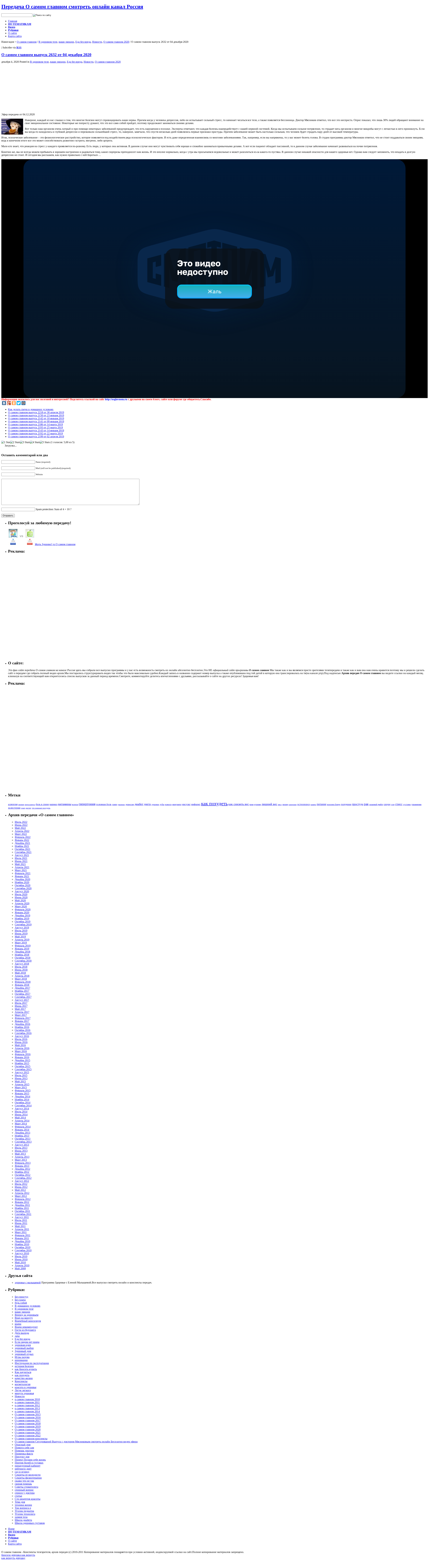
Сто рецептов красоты (27, 1498)
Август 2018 (22, 963)
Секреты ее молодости (28, 1474)
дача (17, 1336)
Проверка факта (24, 1453)
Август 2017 (22, 1000)
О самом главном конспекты (31, 1438)
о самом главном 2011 (27, 1402)
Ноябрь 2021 (22, 846)
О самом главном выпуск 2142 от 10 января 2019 (36, 418)
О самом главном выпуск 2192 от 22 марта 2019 (35, 433)
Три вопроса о (23, 1508)
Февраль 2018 (22, 981)
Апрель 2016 (22, 1048)
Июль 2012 (21, 1184)
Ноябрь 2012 (22, 1171)
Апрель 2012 (22, 1193)
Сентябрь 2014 (23, 1105)
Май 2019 (20, 936)
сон (392, 804)
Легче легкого (23, 1390)
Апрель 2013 (22, 1156)
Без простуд (21, 1296)
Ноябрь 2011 (22, 1208)
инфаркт (195, 804)
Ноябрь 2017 (22, 990)
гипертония (87, 804)
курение (257, 804)
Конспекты (21, 1381)
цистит (28, 808)
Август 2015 (22, 1072)
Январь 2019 (22, 948)
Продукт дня (22, 1456)
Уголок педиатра (24, 1511)
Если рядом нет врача (27, 1342)
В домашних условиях (27, 1305)
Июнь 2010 (21, 1259)
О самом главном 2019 (28, 1426)
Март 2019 (21, 942)
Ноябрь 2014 (22, 1099)
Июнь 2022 (21, 825)
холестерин (14, 807)
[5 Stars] (45, 442)
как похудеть (214, 803)
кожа (252, 804)
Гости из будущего (25, 1330)
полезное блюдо (333, 804)
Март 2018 (21, 978)
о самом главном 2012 (27, 1405)
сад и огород (22, 1471)
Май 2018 (20, 972)
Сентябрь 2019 (23, 924)
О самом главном (27, 41)
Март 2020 (21, 906)
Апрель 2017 (22, 1012)
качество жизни (24, 1378)
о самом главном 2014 (27, 1411)
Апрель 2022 (22, 831)
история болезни (24, 1366)
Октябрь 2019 (22, 921)
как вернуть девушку (13, 1558)
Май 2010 (20, 1262)
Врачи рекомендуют (26, 1327)
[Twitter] (19, 403)
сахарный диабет (376, 804)
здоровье (155, 804)
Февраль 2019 (22, 945)
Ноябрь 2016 (22, 1027)
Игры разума (22, 1357)
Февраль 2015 (22, 1090)
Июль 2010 (21, 1256)
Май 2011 (20, 1226)
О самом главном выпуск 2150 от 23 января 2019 (36, 415)
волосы (75, 804)
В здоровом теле (48, 41)
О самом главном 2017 (28, 1420)
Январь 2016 (22, 1057)
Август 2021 (22, 855)
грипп (114, 804)
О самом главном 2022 (28, 1435)
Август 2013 (22, 1144)
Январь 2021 (22, 876)
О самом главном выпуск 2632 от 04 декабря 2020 (46, 54)
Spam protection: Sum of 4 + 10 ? (53, 509)
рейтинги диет (23, 1468)
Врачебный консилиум (28, 1320)
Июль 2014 (21, 1111)
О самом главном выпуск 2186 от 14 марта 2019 (35, 424)
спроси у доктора (25, 1492)
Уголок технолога (25, 1514)
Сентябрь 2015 (23, 1069)
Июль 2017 (21, 1003)
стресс (398, 804)
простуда (357, 804)
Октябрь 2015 (22, 1066)
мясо (280, 804)
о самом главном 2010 (27, 1399)
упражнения (416, 804)
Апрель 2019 (22, 939)
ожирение (293, 804)
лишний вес (269, 804)
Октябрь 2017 (22, 994)
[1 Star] (5, 442)
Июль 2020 (21, 894)
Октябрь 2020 (22, 885)
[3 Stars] (25, 442)
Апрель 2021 (22, 867)
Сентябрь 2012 (23, 1178)
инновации (21, 1360)
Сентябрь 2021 (23, 852)
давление (121, 804)
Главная (12, 21)
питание (321, 804)
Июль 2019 (21, 930)
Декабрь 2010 (22, 1241)
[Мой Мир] (23, 403)
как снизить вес (238, 804)
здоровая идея (23, 1345)
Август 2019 (22, 927)
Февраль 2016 (22, 1054)
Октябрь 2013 (22, 1138)
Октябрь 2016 (22, 1030)
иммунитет (176, 804)
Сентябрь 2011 (23, 1214)
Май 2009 (20, 1268)
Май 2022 (20, 828)
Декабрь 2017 (22, 987)
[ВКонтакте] (4, 403)
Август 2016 (22, 1036)
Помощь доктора (24, 1450)
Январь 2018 (22, 984)
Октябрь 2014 (22, 1102)
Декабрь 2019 (22, 915)
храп (23, 808)
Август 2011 (22, 1217)
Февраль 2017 (22, 1018)
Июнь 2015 (21, 1078)
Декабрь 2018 (22, 951)
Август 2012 (22, 1181)
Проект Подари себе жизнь (30, 1459)
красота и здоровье (25, 1387)
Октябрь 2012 (22, 1175)
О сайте (12, 33)
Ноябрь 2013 (22, 1135)
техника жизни (23, 1505)
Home (11, 1528)
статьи (18, 1495)
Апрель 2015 (22, 1084)
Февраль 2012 (22, 1199)
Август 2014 (22, 1108)
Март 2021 (21, 870)
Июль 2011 (21, 1220)
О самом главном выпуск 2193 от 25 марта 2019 (35, 427)
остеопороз (303, 804)
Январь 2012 (22, 1202)
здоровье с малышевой (28, 1282)
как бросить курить (26, 1369)
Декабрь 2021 (22, 843)
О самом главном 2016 (28, 1417)
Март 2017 (21, 1015)
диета (147, 804)
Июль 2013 (21, 1147)
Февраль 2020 (22, 909)
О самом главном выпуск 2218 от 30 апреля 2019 (36, 412)
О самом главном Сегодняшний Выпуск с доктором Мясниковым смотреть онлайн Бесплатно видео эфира (76, 1441)
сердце (387, 804)
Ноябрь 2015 (22, 1063)
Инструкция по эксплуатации (32, 1363)
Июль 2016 (21, 1039)
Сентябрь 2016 (23, 1033)
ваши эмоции (66, 41)
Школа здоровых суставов (30, 1523)
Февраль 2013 (22, 1162)
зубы (162, 804)
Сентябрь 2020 (23, 888)
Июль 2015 (21, 1075)
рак (366, 804)
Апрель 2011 (22, 1229)
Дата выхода (22, 1333)
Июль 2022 (21, 822)
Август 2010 (22, 1253)
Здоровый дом (23, 1351)
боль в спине (42, 804)
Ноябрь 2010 (22, 1244)
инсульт (186, 804)
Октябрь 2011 (22, 1211)
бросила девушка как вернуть (18, 1555)
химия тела (21, 1517)
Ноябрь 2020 (22, 882)
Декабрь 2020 (22, 879)
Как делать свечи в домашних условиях (30, 409)
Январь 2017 (22, 1021)
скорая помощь (23, 1483)
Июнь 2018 (21, 969)
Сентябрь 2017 (23, 997)
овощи (285, 804)
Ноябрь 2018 (22, 954)
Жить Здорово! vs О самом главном (55, 544)
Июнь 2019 (21, 933)
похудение (346, 804)
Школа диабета (23, 1520)
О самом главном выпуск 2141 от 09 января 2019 (36, 421)
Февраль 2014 (22, 1126)
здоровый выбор (24, 1348)
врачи (18, 1324)
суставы (407, 804)
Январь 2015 (22, 1093)
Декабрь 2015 (22, 1060)
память (313, 804)
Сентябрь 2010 (23, 1250)
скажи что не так (24, 1480)
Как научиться (23, 1372)
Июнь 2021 (21, 861)
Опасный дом (22, 1444)
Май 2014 (20, 1117)
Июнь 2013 (21, 1150)
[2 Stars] (15, 442)
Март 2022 (21, 834)
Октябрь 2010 (22, 1247)
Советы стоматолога (26, 1486)
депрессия (130, 804)
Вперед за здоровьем (26, 1314)
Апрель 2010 (22, 1265)
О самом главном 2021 (28, 1432)
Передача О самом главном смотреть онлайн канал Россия (72, 7)
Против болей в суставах (29, 1462)
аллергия (13, 804)
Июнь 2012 (21, 1187)
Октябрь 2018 (22, 957)
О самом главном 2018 (28, 1423)
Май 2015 (20, 1081)
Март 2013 (21, 1159)
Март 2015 (21, 1087)
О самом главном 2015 (28, 1414)
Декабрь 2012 (22, 1168)
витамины (64, 804)
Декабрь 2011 (22, 1205)
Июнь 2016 (21, 1042)
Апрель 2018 (22, 975)
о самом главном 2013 (27, 1408)
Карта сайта (15, 36)
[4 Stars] (35, 442)
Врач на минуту (24, 1317)
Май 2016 (20, 1045)
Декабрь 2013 (22, 1132)
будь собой (21, 1302)
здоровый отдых (24, 1354)
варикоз (53, 804)
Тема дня (20, 1501)
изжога (168, 804)
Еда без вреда (83, 41)
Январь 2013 (22, 1165)
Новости (97, 41)
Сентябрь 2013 (23, 1141)
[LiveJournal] (28, 403)
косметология (22, 1384)
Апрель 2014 (22, 1120)
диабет (139, 804)
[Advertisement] (29, 86)
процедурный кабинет (27, 1465)
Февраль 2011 (22, 1235)
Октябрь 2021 (22, 849)
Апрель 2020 (22, 903)
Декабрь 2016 (22, 1024)
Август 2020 (22, 891)
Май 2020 (20, 900)
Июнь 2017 (21, 1006)
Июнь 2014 (21, 1114)
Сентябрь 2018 (23, 960)
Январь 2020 (22, 912)
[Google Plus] (9, 403)
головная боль (103, 804)
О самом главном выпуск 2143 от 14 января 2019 (36, 430)
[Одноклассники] (14, 403)
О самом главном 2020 (116, 41)
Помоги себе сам (24, 1447)
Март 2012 (21, 1196)
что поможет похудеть (41, 808)
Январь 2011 (22, 1238)
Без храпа (20, 1299)
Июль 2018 (21, 966)
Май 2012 (20, 1190)
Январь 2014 (22, 1129)
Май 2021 (20, 864)
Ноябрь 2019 (22, 918)
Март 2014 (21, 1123)
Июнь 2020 (21, 897)
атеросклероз (30, 804)
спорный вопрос (24, 1489)
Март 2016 (21, 1051)
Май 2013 (20, 1153)
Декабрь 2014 (22, 1096)
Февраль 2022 (22, 837)
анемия (21, 804)
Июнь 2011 (21, 1223)
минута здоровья (24, 1393)
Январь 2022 (22, 840)
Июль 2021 (21, 858)
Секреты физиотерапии (28, 1477)
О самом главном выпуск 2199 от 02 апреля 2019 (36, 436)
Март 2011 (21, 1232)
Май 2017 (20, 1009)
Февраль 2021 (22, 873)
